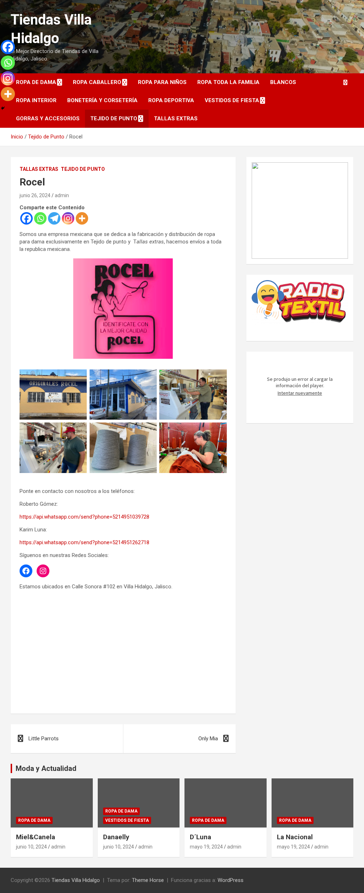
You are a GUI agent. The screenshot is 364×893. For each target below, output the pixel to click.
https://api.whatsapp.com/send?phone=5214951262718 (84, 542)
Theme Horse (148, 880)
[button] (262, 210)
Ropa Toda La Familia (228, 82)
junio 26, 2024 (35, 195)
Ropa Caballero (97, 82)
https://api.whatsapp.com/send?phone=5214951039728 (84, 517)
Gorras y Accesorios (48, 118)
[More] (82, 218)
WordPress (230, 880)
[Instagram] (68, 218)
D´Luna (200, 837)
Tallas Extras (176, 118)
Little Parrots (43, 738)
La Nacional (295, 837)
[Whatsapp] (40, 218)
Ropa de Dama (36, 82)
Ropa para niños (162, 82)
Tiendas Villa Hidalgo (76, 880)
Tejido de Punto (113, 118)
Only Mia (208, 738)
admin (62, 195)
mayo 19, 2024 (206, 847)
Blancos (283, 82)
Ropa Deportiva (171, 100)
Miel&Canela (35, 837)
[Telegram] (54, 218)
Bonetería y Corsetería (102, 100)
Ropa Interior (36, 100)
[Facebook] (26, 218)
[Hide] (3, 108)
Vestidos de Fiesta (232, 100)
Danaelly (116, 837)
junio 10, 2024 (31, 847)
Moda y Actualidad (46, 768)
